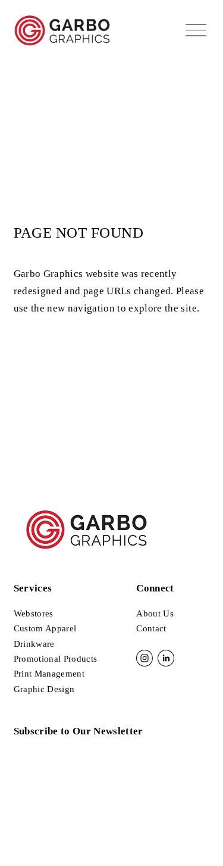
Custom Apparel (45, 628)
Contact (151, 628)
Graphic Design (44, 689)
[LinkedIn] (166, 658)
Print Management (49, 673)
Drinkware (34, 644)
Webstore (32, 613)
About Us (155, 613)
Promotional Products (56, 658)
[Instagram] (144, 658)
